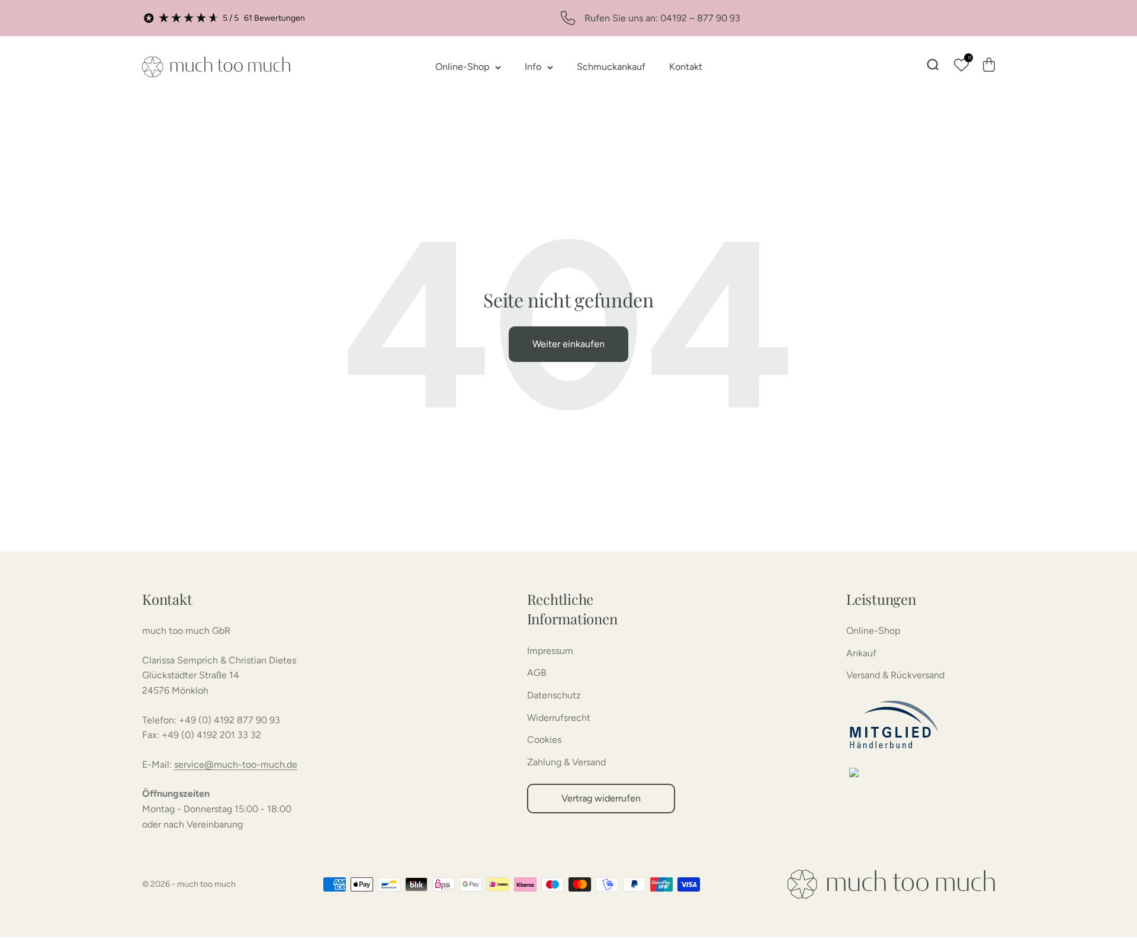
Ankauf (861, 653)
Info (533, 66)
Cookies (544, 739)
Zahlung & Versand (566, 762)
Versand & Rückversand (895, 675)
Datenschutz (554, 695)
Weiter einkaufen (568, 344)
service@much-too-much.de (235, 764)
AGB (537, 672)
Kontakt (685, 66)
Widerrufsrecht (558, 717)
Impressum (550, 650)
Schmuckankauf (611, 66)
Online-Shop (462, 66)
